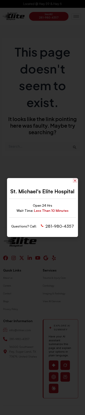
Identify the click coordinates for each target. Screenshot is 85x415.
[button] (75, 180)
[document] (42, 207)
